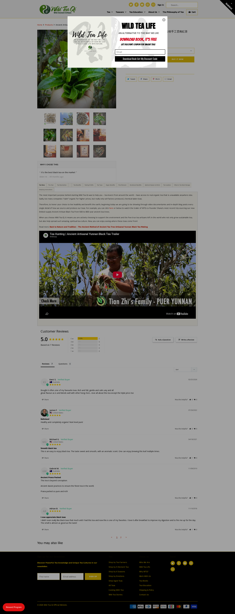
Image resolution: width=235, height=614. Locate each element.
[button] (164, 19)
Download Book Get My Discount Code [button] (140, 59)
